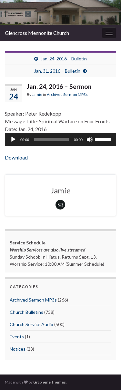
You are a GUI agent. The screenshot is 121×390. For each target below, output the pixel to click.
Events (17, 336)
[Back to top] (106, 375)
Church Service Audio (31, 324)
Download (16, 157)
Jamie (37, 94)
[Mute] (89, 139)
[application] (60, 139)
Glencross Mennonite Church (37, 33)
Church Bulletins (26, 312)
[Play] (13, 139)
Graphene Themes (49, 382)
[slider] (104, 139)
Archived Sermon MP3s (67, 94)
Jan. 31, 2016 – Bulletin (57, 71)
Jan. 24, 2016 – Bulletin (64, 58)
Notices (17, 349)
